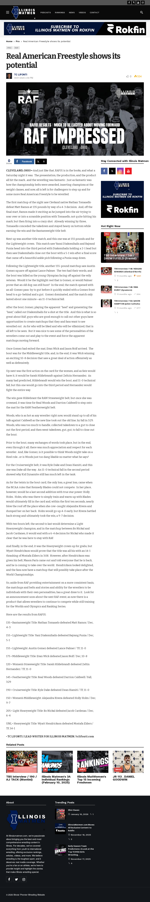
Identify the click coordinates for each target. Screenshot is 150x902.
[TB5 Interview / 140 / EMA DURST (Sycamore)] (106, 289)
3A (45, 770)
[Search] (141, 12)
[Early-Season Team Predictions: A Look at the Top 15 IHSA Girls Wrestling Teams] (60, 849)
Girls (82, 770)
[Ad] (75, 28)
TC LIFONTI (20, 74)
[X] (133, 2)
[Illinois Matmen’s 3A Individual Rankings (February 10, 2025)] (57, 762)
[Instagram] (143, 2)
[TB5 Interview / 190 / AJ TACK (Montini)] (21, 762)
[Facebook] (129, 2)
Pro (9, 48)
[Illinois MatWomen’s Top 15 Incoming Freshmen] (92, 762)
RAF (16, 48)
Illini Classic (73, 810)
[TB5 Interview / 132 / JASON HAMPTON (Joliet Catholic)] (106, 303)
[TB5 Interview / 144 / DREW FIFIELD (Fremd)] (122, 247)
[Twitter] (16, 879)
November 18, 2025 (81, 835)
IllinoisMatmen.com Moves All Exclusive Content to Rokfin (81, 827)
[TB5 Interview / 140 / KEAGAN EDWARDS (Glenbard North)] (106, 271)
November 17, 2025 (81, 859)
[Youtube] (138, 2)
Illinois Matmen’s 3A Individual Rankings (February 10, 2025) (56, 779)
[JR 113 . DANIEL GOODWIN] (128, 762)
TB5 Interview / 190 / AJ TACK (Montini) (21, 778)
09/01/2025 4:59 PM (23, 77)
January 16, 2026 (79, 814)
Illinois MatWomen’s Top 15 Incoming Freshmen (91, 779)
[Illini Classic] (60, 814)
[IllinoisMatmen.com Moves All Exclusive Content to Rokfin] (60, 828)
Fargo (118, 770)
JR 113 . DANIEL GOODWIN (124, 778)
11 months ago (124, 276)
